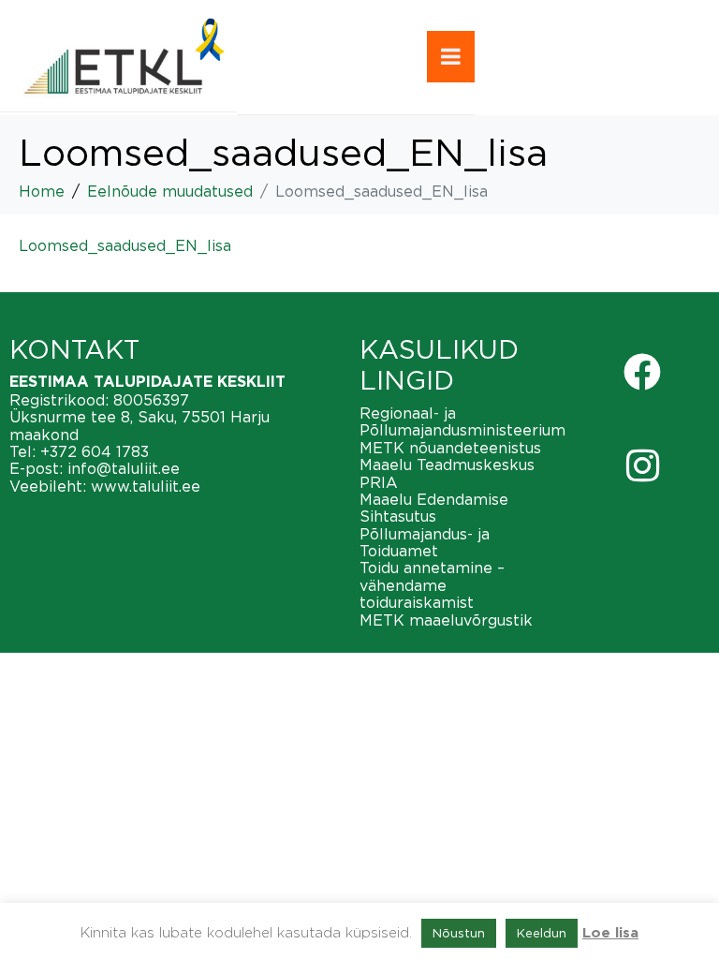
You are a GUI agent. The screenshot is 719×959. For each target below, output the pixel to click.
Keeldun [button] (541, 932)
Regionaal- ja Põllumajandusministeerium (462, 421)
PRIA (379, 482)
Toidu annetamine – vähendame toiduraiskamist (432, 585)
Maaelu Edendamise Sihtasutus (434, 507)
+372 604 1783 (94, 451)
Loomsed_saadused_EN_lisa (125, 245)
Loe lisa (610, 933)
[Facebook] (642, 371)
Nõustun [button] (459, 932)
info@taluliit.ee (123, 468)
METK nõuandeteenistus (450, 447)
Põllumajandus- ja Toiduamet (425, 542)
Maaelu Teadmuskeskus (447, 464)
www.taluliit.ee (145, 486)
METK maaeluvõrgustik (446, 620)
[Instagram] (642, 465)
